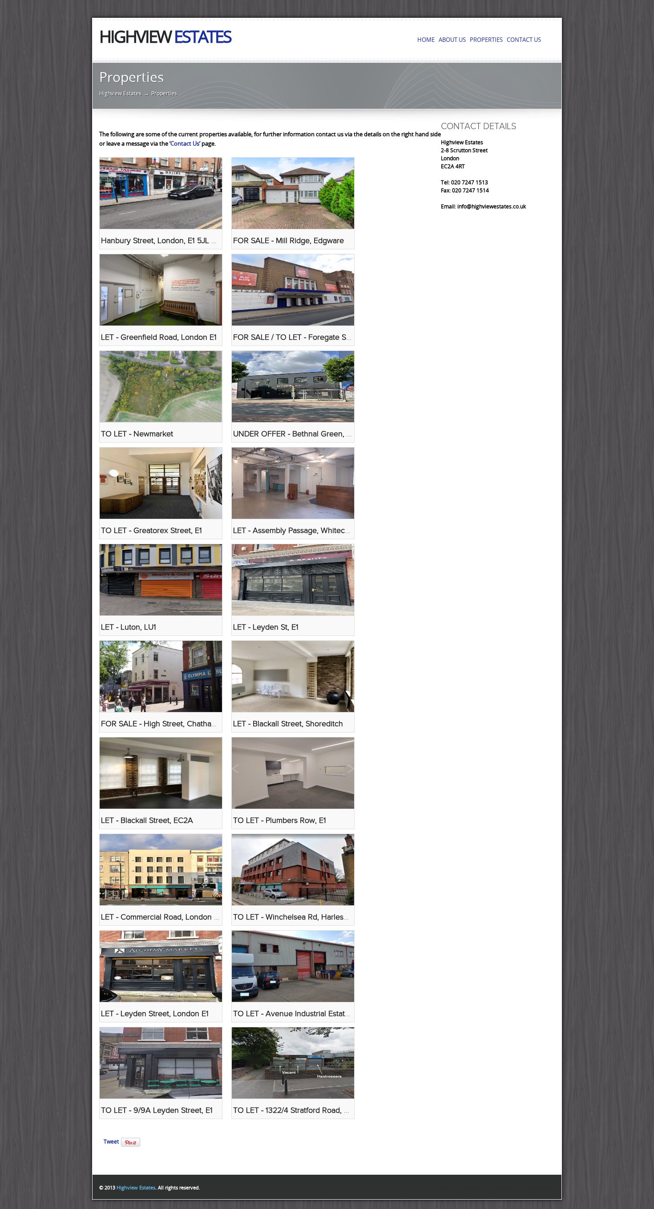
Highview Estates (120, 93)
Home (442, 1188)
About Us (470, 1188)
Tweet (111, 1142)
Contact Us (184, 143)
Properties (504, 1188)
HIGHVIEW (165, 37)
